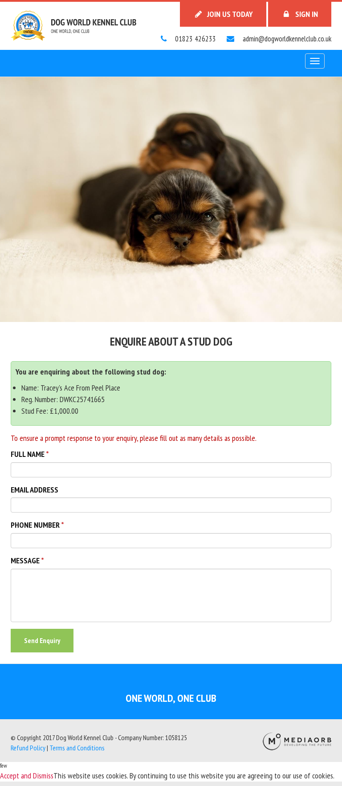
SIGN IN (305, 14)
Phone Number (35, 525)
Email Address (34, 490)
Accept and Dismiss (26, 775)
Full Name (28, 454)
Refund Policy (28, 747)
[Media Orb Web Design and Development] (297, 740)
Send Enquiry (42, 640)
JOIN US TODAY (229, 14)
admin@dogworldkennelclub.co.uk (286, 39)
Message (25, 560)
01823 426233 (194, 39)
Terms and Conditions (77, 747)
